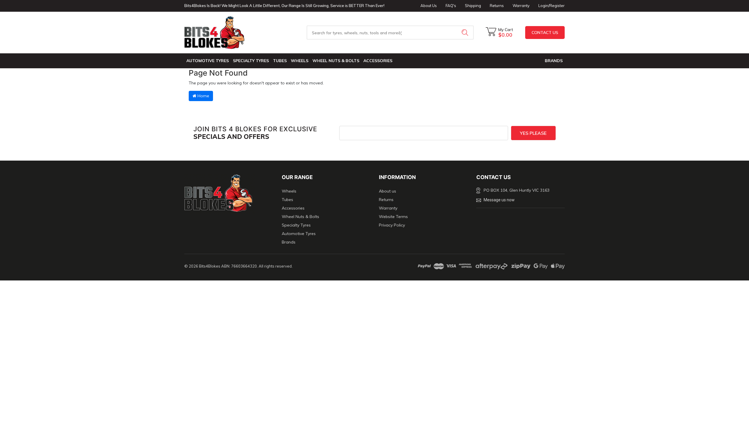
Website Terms (393, 216)
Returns (497, 5)
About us (387, 191)
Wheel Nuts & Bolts (335, 60)
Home (202, 95)
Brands (289, 242)
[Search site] (465, 32)
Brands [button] (554, 60)
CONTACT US (545, 32)
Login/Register (551, 5)
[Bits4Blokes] (228, 32)
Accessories (377, 60)
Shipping (473, 5)
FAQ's (451, 5)
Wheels (299, 60)
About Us (428, 5)
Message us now (499, 200)
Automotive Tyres (207, 60)
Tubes (280, 60)
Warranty (521, 5)
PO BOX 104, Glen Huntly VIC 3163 (516, 190)
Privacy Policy (392, 225)
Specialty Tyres (251, 60)
